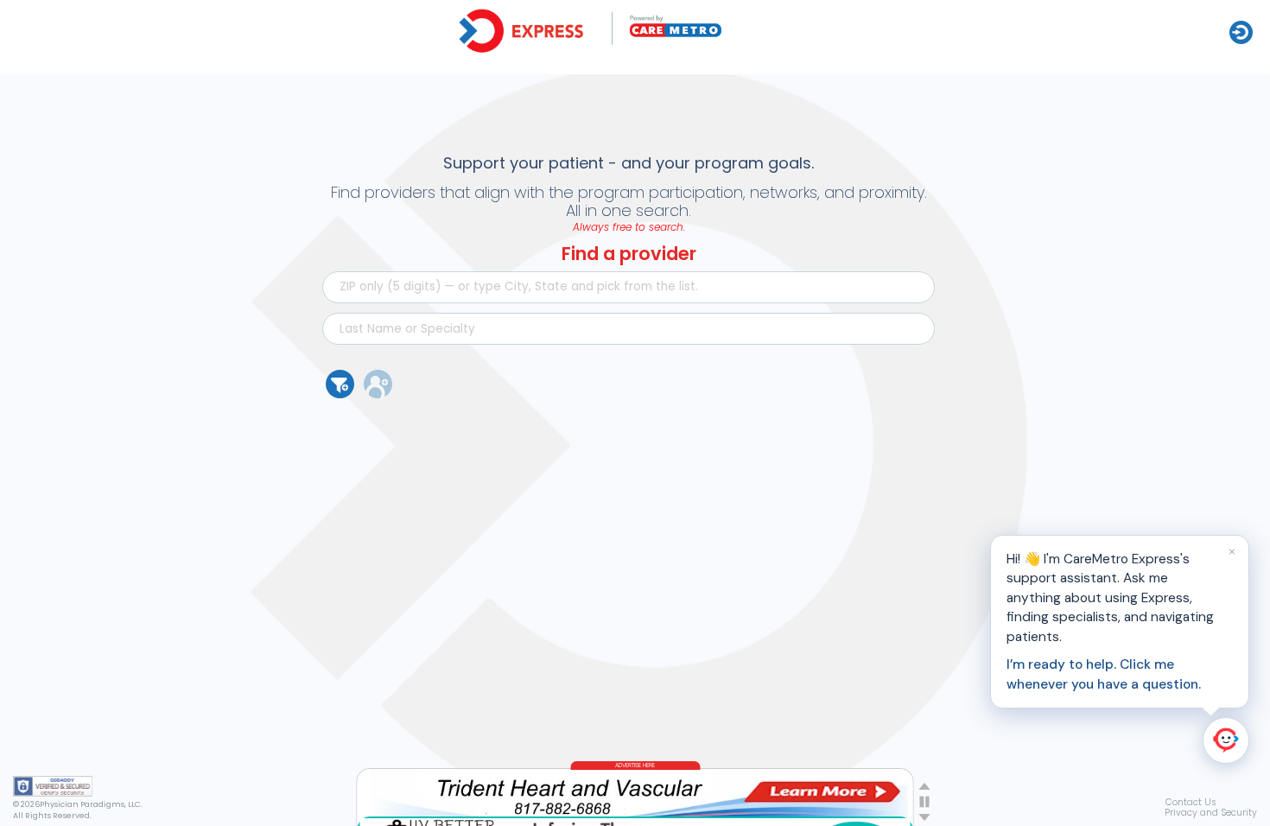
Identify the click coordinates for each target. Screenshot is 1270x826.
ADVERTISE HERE (635, 765)
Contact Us (1190, 802)
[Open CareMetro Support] (1226, 740)
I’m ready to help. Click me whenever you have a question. (1103, 674)
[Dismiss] (1231, 552)
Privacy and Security (1211, 812)
